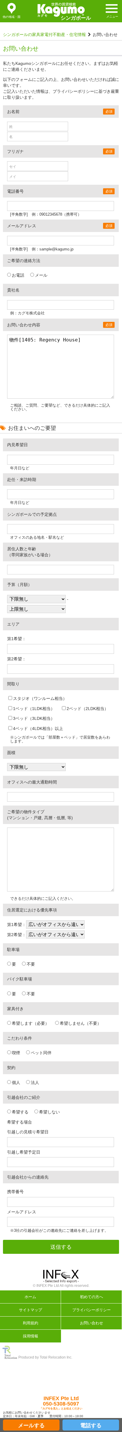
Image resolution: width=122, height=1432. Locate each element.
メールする (31, 1425)
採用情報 (30, 1336)
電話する (91, 1425)
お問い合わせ (91, 1323)
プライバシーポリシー (91, 1310)
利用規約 (30, 1323)
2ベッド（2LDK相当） (87, 708)
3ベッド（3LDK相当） (34, 718)
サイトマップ (30, 1310)
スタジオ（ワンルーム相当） (40, 698)
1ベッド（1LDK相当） (34, 708)
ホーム (30, 1297)
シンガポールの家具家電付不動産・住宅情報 (44, 34)
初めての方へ (91, 1297)
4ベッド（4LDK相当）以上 (38, 728)
